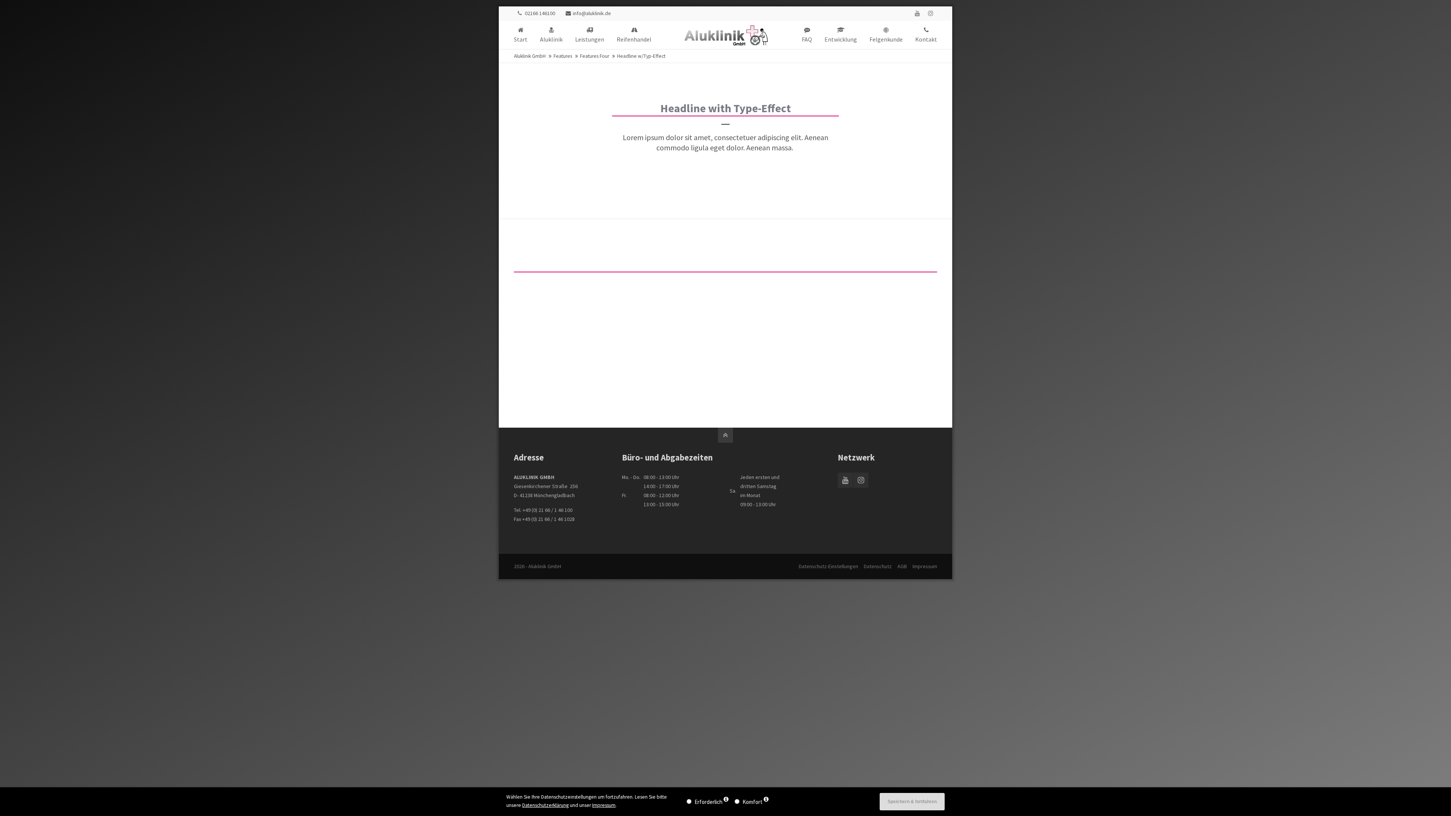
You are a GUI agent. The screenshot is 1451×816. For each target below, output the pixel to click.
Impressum (925, 566)
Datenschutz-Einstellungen (828, 566)
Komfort (753, 801)
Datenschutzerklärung (545, 805)
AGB (902, 566)
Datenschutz (878, 566)
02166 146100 (540, 13)
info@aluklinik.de (592, 13)
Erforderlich (708, 801)
